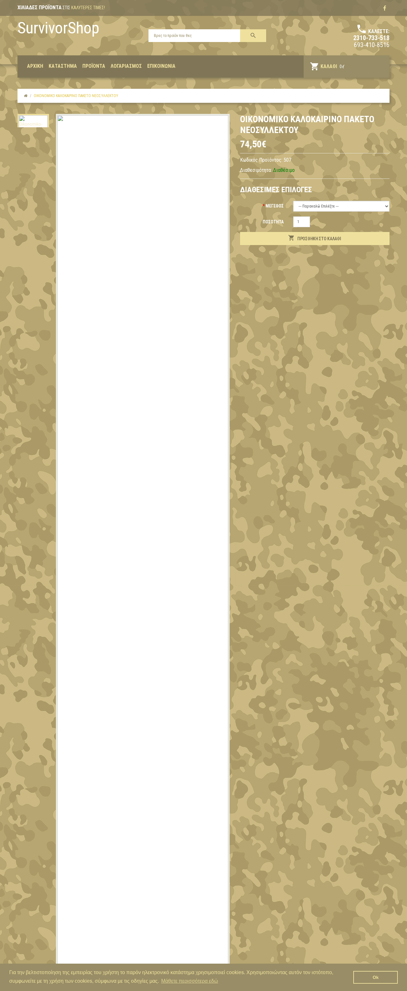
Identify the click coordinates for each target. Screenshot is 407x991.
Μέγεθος (275, 205)
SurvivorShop (58, 28)
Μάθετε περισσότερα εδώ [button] (189, 981)
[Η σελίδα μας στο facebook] (384, 8)
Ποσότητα (273, 221)
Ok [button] (376, 977)
